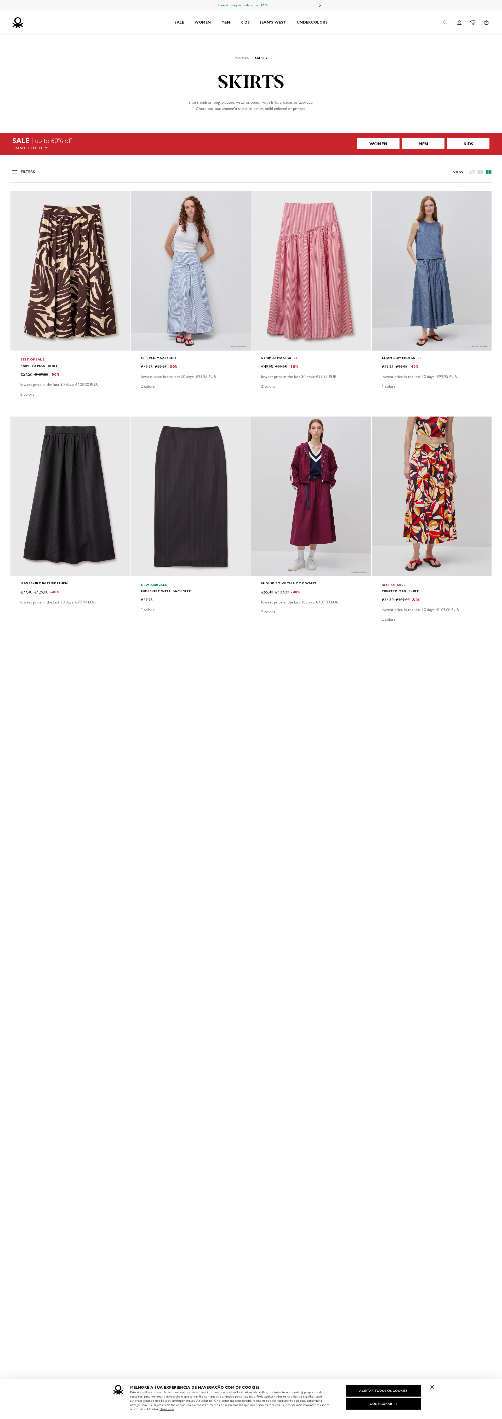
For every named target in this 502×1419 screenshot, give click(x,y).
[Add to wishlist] (19, 198)
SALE (179, 22)
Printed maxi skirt (39, 366)
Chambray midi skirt (402, 358)
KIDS (245, 22)
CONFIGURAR (381, 1404)
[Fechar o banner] (432, 1387)
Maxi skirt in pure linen (44, 583)
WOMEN (203, 22)
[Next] (320, 5)
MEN (225, 22)
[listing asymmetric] (472, 172)
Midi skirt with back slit (166, 591)
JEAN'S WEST (273, 22)
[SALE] (251, 144)
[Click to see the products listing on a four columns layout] (480, 172)
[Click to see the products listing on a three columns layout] (489, 172)
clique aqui (167, 1409)
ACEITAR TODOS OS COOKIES (383, 1391)
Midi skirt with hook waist (289, 583)
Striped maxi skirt (159, 358)
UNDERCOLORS (312, 22)
